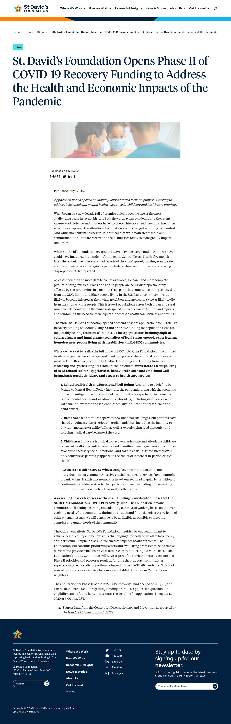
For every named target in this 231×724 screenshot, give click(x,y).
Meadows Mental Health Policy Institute (89, 389)
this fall (66, 461)
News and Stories (36, 32)
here (76, 589)
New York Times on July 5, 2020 (90, 612)
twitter (116, 650)
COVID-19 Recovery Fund (131, 252)
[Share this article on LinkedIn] (70, 176)
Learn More (44, 661)
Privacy (70, 691)
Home (16, 32)
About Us (72, 678)
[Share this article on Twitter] (64, 176)
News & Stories (76, 672)
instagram (118, 673)
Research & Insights (80, 665)
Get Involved (74, 685)
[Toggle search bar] (216, 8)
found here (86, 594)
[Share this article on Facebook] (74, 176)
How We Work (75, 658)
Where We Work (77, 651)
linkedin (117, 661)
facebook (118, 667)
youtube (117, 655)
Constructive (32, 711)
